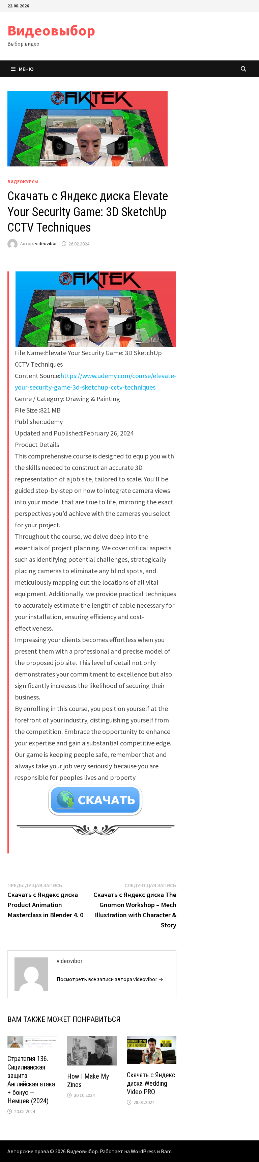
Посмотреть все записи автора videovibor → (110, 979)
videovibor (46, 244)
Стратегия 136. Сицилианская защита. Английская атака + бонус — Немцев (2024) (31, 1080)
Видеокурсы (22, 182)
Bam (166, 1151)
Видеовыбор (51, 30)
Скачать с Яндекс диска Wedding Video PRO (151, 1083)
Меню (26, 68)
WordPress (143, 1151)
